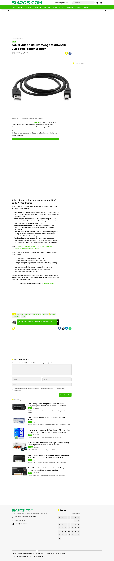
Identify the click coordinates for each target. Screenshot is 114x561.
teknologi (17, 316)
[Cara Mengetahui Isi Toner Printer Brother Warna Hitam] (19, 420)
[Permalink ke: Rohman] (14, 53)
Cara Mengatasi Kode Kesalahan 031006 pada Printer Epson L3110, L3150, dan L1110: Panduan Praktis (49, 456)
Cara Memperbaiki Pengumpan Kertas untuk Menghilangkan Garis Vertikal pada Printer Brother (48, 404)
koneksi (28, 314)
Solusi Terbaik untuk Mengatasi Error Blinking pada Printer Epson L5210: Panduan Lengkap (48, 469)
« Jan (59, 542)
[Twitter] (63, 328)
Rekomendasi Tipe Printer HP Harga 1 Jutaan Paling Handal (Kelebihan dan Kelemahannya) (48, 443)
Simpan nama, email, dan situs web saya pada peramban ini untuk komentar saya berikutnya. (39, 389)
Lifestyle (30, 447)
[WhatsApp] (70, 328)
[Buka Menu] (101, 3)
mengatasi (37, 314)
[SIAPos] (27, 2)
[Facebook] (59, 328)
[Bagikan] (70, 53)
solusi (53, 314)
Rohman (18, 52)
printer (46, 314)
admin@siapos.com (21, 524)
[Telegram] (66, 328)
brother (20, 314)
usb (24, 316)
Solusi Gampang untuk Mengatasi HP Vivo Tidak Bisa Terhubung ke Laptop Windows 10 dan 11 (32, 247)
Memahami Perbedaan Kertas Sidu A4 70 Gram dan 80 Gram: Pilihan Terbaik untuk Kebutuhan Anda (49, 431)
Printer (13, 41)
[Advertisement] (57, 23)
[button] (92, 2)
